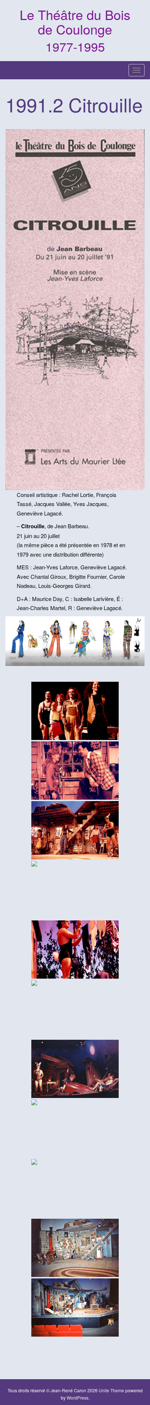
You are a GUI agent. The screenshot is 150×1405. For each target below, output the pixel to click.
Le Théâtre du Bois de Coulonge (75, 21)
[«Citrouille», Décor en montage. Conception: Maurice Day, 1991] (75, 1248)
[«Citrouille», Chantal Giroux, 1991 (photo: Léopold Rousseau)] (75, 1128)
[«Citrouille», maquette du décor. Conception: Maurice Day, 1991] (75, 1188)
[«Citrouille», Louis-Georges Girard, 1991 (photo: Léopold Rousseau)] (75, 949)
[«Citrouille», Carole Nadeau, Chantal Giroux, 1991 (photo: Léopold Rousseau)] (75, 1009)
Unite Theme (111, 1390)
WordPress (77, 1397)
